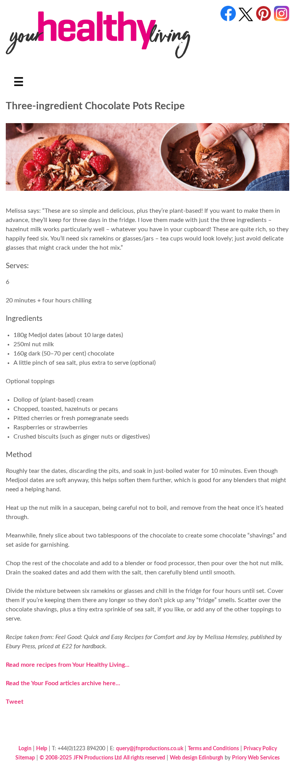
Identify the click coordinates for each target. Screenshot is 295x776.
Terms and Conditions (213, 748)
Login (24, 748)
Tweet (14, 702)
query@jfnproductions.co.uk (149, 748)
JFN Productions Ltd (97, 758)
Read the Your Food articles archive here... (63, 683)
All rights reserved (144, 758)
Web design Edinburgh (196, 758)
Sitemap (25, 758)
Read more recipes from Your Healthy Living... (67, 665)
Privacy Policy (260, 748)
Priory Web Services (256, 758)
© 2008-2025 (56, 758)
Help (41, 748)
